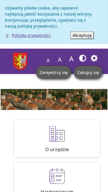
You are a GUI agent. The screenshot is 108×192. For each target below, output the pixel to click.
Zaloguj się (88, 72)
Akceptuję (82, 35)
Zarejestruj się (53, 72)
